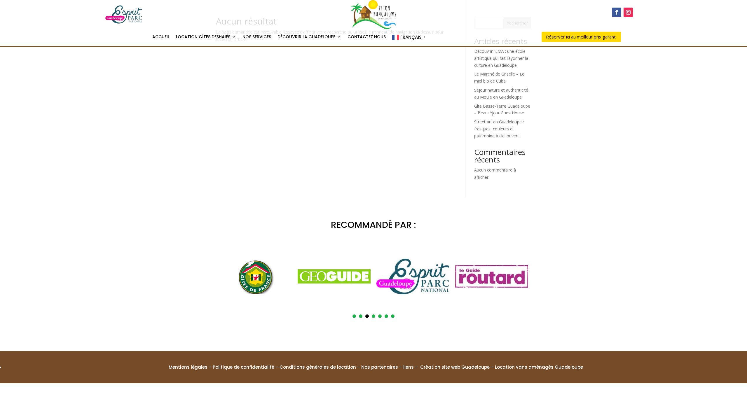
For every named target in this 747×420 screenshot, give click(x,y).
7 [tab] (393, 316)
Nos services (256, 37)
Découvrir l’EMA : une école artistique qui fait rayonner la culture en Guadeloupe (501, 58)
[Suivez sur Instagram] (628, 12)
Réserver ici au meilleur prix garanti (581, 37)
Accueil (161, 37)
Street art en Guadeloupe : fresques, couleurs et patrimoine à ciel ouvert (499, 129)
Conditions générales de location (318, 367)
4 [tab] (373, 316)
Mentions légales (188, 367)
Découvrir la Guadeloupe (306, 37)
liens (408, 367)
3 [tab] (367, 316)
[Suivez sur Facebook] (616, 12)
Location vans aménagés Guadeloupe (539, 367)
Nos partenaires (379, 367)
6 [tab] (386, 316)
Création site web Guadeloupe (455, 367)
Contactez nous (367, 37)
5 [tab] (380, 316)
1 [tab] (354, 316)
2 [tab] (360, 316)
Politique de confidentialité (243, 367)
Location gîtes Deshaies (203, 37)
